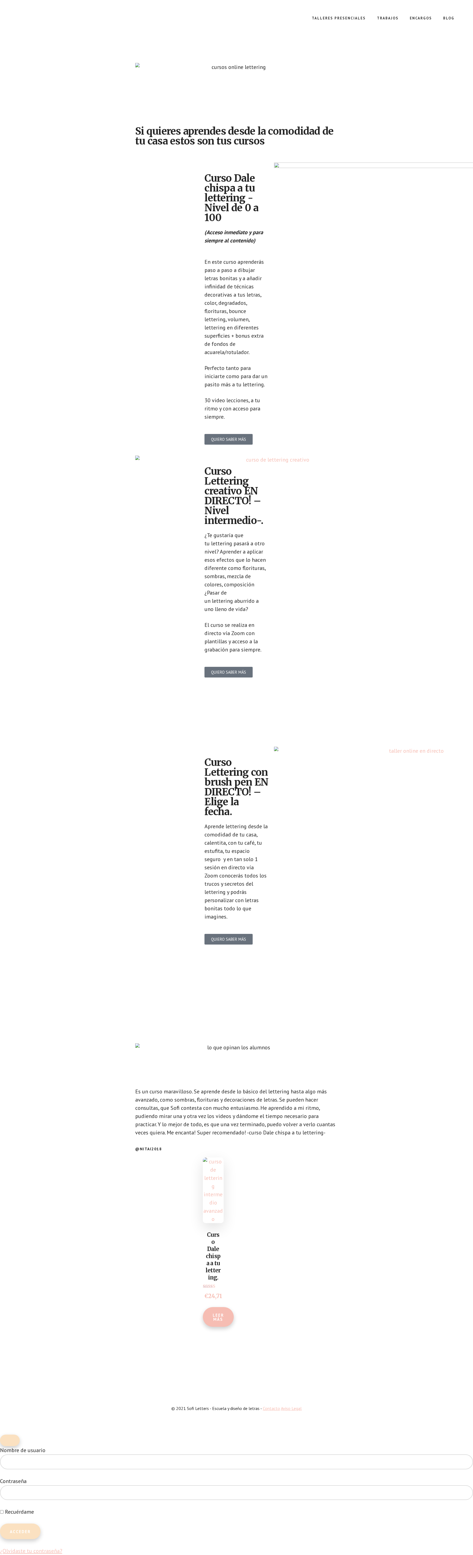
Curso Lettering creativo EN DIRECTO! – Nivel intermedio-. (233, 496)
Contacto (271, 1408)
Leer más (218, 1317)
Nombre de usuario (22, 1450)
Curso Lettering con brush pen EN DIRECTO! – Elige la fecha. (236, 787)
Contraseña (13, 1481)
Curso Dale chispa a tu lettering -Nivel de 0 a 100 (231, 198)
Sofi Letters (55, 22)
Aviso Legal (291, 1408)
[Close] (10, 1440)
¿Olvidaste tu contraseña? (31, 1550)
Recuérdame (19, 1511)
